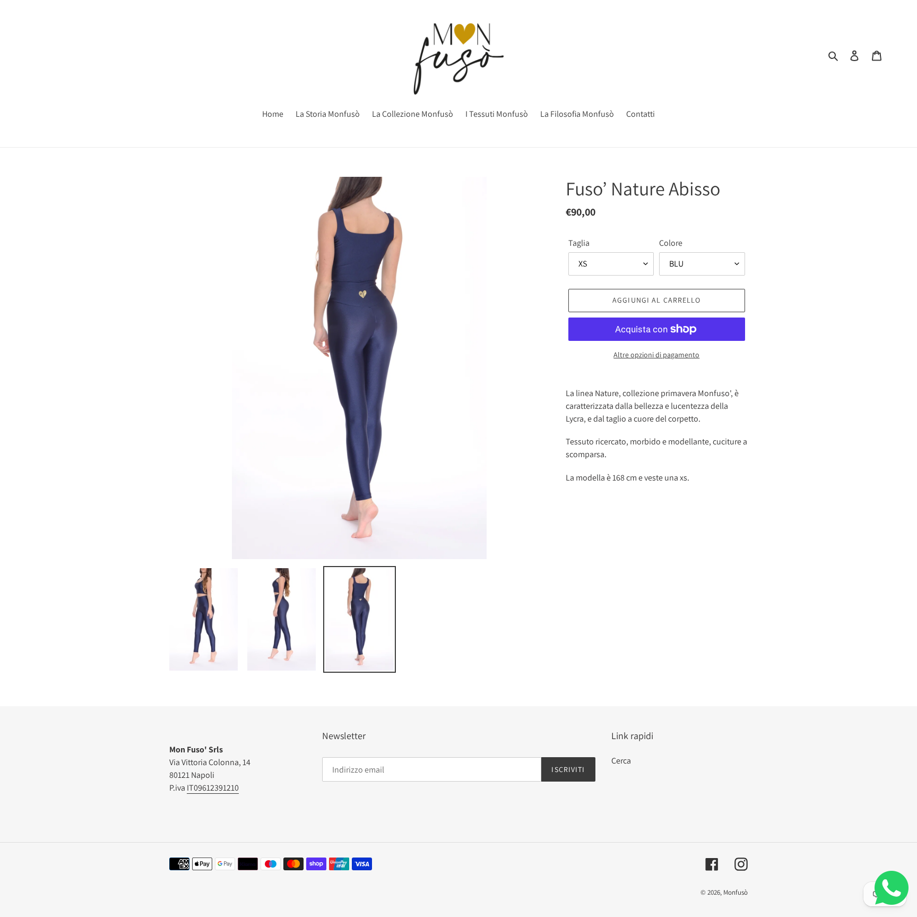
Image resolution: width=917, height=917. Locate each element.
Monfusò (735, 892)
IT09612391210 (213, 787)
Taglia (579, 242)
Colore (670, 242)
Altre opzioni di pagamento (656, 354)
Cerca (621, 760)
